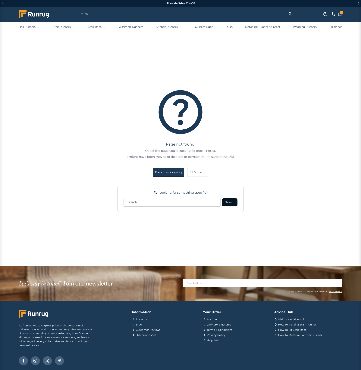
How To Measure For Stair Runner (300, 335)
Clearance (335, 27)
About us (142, 319)
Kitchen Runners (167, 27)
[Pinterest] (59, 360)
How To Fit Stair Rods (292, 329)
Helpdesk (213, 340)
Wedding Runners (305, 27)
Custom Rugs (204, 27)
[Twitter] (47, 360)
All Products (198, 172)
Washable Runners (131, 27)
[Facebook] (23, 360)
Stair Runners (62, 27)
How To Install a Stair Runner (297, 324)
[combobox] (183, 14)
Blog (139, 324)
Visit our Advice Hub (291, 319)
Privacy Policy (335, 291)
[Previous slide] (2, 3)
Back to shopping (168, 172)
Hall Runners (27, 27)
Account (212, 319)
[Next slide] (358, 3)
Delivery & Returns (219, 324)
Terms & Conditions (219, 329)
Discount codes (146, 335)
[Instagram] (35, 360)
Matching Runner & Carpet (262, 27)
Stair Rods (95, 27)
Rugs (229, 27)
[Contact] (333, 14)
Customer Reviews (148, 329)
